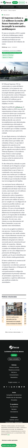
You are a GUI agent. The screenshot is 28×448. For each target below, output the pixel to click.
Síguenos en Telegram (8, 57)
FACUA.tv (14, 372)
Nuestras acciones (14, 370)
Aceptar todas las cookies (9, 445)
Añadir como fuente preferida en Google (12, 52)
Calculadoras (14, 411)
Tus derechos (14, 407)
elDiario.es (18, 107)
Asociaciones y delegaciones (14, 422)
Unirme (15, 2)
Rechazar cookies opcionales (10, 440)
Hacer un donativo (14, 359)
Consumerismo (14, 375)
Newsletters (14, 377)
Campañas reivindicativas (14, 395)
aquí (8, 434)
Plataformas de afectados (14, 397)
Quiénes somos (14, 420)
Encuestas (14, 400)
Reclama (14, 409)
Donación (21, 2)
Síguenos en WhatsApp (8, 55)
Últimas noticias (14, 367)
